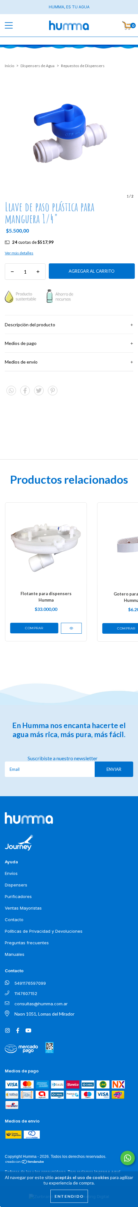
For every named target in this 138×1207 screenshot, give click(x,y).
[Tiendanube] (25, 1161)
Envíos (11, 873)
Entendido (69, 1196)
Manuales (14, 954)
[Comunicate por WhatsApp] (127, 1158)
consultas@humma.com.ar (41, 1003)
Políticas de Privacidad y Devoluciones (43, 931)
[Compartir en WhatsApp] (11, 391)
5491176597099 (30, 983)
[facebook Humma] (18, 1030)
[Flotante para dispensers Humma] (71, 628)
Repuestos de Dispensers (83, 65)
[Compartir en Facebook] (25, 393)
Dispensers (16, 884)
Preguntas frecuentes (27, 942)
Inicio (9, 65)
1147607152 (25, 993)
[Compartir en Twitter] (39, 393)
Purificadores (18, 896)
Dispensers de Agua (38, 65)
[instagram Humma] (8, 1030)
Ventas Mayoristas (23, 908)
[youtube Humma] (28, 1030)
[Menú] (13, 25)
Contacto (14, 919)
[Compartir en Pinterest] (52, 393)
